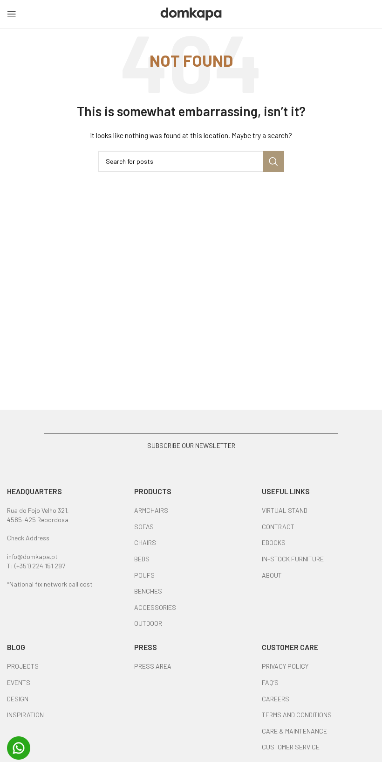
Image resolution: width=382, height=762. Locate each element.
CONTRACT (278, 527)
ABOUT (272, 575)
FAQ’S (270, 682)
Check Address (28, 538)
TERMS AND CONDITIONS (297, 715)
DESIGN (17, 699)
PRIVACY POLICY (285, 666)
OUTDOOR (148, 623)
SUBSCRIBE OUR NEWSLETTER (191, 445)
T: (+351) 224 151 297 (36, 566)
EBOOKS (274, 542)
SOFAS (144, 527)
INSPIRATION (25, 715)
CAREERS (275, 699)
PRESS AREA (152, 666)
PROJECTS (23, 666)
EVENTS (18, 682)
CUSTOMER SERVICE (291, 747)
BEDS (142, 559)
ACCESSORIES (155, 607)
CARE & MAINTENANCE (294, 731)
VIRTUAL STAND (284, 510)
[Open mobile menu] (11, 14)
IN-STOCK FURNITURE (293, 559)
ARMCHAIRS (151, 510)
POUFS (144, 575)
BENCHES (148, 591)
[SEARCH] (273, 161)
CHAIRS (145, 542)
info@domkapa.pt (32, 556)
